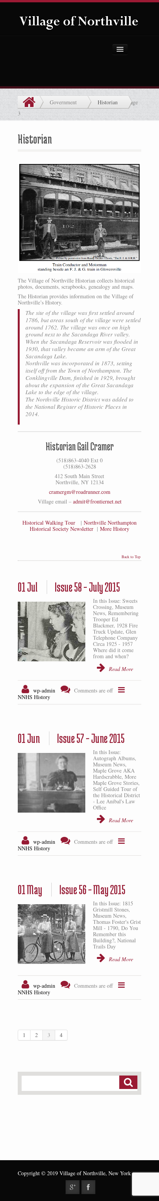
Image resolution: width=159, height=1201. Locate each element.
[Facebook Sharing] (88, 1187)
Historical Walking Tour (48, 522)
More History (114, 528)
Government (63, 102)
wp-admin (44, 690)
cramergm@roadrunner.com (79, 491)
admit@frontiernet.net (97, 501)
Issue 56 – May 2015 (71, 890)
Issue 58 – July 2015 (69, 587)
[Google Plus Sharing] (73, 1187)
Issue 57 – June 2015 (71, 738)
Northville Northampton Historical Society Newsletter (83, 525)
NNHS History (34, 697)
